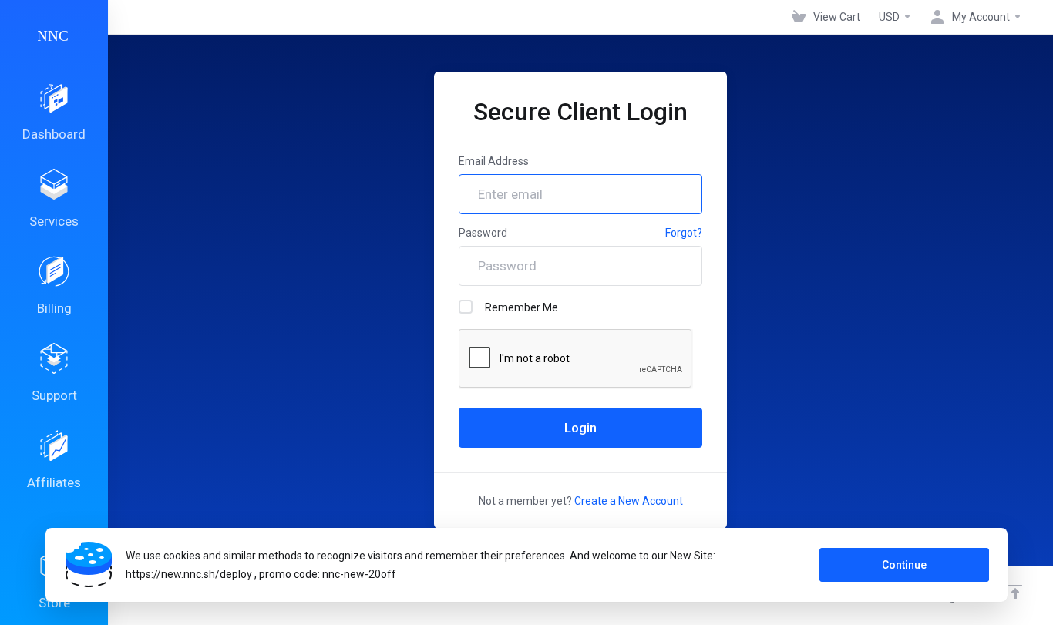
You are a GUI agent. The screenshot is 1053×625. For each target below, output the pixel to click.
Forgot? (683, 233)
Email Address (494, 161)
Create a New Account (628, 501)
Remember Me (521, 307)
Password (483, 233)
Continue (904, 565)
